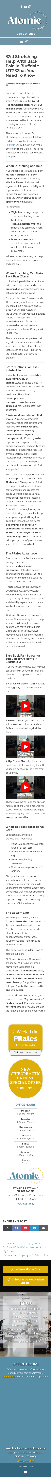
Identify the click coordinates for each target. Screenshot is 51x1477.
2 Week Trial (25, 1031)
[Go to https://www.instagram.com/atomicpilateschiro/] (29, 7)
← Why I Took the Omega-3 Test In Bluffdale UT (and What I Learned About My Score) (24, 1247)
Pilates (25, 1038)
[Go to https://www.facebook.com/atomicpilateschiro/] (21, 7)
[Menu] (25, 1473)
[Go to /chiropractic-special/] (25, 1078)
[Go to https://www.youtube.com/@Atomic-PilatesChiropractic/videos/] (25, 7)
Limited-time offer (25, 1045)
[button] (25, 706)
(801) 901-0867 (25, 33)
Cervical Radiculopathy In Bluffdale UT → (26, 1255)
